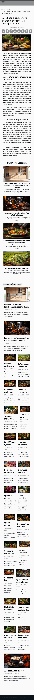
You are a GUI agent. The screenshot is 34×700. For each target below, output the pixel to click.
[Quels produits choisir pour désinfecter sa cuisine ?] (24, 489)
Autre (8, 9)
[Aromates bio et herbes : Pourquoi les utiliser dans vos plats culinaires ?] (10, 629)
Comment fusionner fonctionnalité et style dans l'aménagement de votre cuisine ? (17, 185)
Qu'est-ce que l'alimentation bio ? (17, 268)
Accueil (3, 9)
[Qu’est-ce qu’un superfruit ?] (10, 489)
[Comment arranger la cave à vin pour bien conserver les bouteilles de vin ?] (24, 383)
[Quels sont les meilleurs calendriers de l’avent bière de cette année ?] (25, 409)
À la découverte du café (14, 671)
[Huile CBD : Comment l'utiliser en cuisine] (10, 601)
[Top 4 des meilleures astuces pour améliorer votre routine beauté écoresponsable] (11, 410)
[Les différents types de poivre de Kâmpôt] (10, 436)
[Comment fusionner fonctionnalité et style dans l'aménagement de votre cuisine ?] (16, 174)
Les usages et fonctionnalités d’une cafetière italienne (17, 214)
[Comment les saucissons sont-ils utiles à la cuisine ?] (9, 572)
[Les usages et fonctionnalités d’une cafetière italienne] (16, 203)
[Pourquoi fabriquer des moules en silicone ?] (10, 464)
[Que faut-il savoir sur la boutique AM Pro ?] (24, 464)
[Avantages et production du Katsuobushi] (24, 629)
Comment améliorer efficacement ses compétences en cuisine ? (17, 241)
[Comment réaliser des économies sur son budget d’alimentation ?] (10, 544)
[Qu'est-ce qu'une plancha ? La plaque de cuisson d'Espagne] (9, 517)
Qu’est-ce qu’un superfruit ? (9, 498)
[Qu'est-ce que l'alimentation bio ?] (16, 258)
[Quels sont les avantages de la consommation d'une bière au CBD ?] (23, 517)
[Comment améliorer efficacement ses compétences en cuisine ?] (16, 231)
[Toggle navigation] (3, 2)
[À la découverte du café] (17, 661)
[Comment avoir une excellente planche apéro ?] (10, 383)
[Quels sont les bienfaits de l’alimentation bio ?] (24, 601)
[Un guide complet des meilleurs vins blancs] (24, 544)
